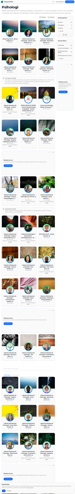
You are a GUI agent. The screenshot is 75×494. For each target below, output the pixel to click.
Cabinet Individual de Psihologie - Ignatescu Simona (46, 453)
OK (3, 491)
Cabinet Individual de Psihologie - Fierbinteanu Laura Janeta (46, 354)
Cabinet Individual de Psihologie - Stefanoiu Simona (28, 425)
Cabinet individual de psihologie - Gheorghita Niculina (47, 68)
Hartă (65, 34)
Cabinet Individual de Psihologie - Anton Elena (28, 397)
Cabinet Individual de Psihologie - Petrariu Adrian (46, 425)
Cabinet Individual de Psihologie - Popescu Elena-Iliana (10, 397)
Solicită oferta (8, 165)
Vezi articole (15, 371)
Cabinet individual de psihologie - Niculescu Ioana (10, 354)
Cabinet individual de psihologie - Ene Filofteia (28, 354)
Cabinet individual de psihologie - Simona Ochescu (10, 266)
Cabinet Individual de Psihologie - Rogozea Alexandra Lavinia (9, 139)
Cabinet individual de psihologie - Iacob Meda (46, 196)
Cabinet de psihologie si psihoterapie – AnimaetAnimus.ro (28, 235)
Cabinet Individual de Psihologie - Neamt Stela (46, 139)
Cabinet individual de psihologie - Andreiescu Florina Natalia (46, 297)
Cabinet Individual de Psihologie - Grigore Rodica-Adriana (10, 235)
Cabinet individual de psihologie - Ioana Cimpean (28, 297)
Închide (9, 491)
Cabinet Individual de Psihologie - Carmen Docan (10, 107)
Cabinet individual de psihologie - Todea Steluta (28, 68)
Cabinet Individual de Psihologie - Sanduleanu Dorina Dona (28, 453)
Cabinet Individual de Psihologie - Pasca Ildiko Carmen (10, 425)
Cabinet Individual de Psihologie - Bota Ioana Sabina (46, 397)
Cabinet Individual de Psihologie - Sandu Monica (28, 139)
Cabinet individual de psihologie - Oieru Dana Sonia (47, 266)
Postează (7, 371)
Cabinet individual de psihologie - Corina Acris (10, 68)
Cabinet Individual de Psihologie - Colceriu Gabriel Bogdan (10, 196)
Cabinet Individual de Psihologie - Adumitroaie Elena (10, 453)
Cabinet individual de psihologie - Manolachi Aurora (46, 40)
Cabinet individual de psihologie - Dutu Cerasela (28, 266)
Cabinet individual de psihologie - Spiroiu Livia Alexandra (28, 40)
